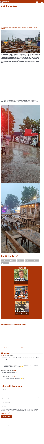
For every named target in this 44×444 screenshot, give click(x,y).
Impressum (13, 425)
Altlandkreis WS (21, 347)
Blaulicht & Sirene (27, 347)
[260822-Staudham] (22, 301)
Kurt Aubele (3, 355)
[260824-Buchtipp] (21, 285)
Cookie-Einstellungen (20, 425)
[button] (5, 260)
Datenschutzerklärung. (5, 412)
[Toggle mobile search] (42, 2)
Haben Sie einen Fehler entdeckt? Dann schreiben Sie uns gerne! (13, 324)
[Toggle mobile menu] (37, 2)
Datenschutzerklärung (6, 425)
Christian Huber (5, 347)
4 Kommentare (33, 347)
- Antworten (15, 355)
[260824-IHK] (21, 270)
